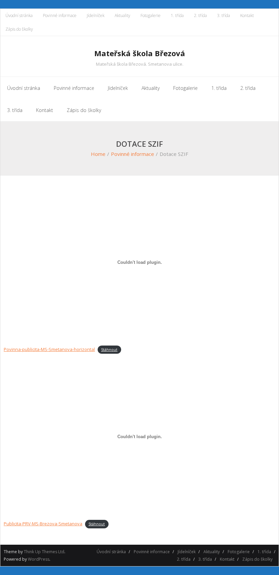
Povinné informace (60, 15)
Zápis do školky (19, 29)
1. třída (177, 15)
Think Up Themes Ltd (44, 552)
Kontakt (247, 15)
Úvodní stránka (19, 15)
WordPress (38, 559)
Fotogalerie (151, 15)
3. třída (223, 15)
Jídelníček (95, 15)
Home (98, 153)
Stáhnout (109, 349)
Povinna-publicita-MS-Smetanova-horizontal (49, 349)
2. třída (200, 15)
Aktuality (122, 15)
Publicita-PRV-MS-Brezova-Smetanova (43, 524)
